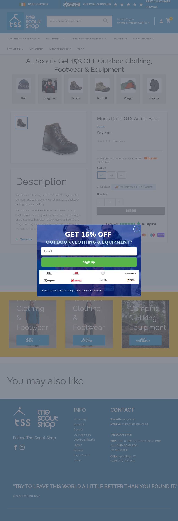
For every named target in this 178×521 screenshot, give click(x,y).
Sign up (89, 262)
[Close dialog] (137, 229)
